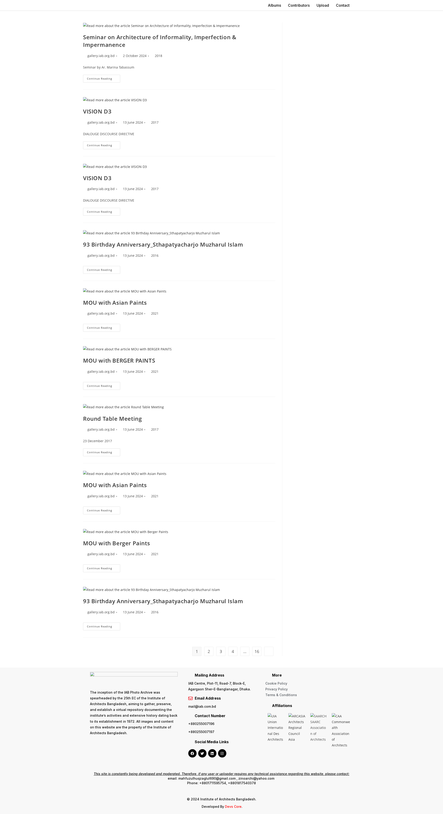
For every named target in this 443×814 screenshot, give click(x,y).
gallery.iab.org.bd (101, 56)
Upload (323, 5)
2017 (155, 122)
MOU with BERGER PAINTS (119, 360)
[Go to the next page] (268, 651)
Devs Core (233, 806)
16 (256, 651)
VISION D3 (97, 111)
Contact (343, 5)
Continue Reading (103, 77)
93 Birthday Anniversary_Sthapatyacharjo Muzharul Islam (163, 244)
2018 (158, 56)
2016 (155, 255)
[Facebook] (192, 753)
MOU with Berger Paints (116, 543)
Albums (274, 5)
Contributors (299, 5)
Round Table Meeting (112, 418)
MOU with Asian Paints (115, 302)
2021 (155, 313)
